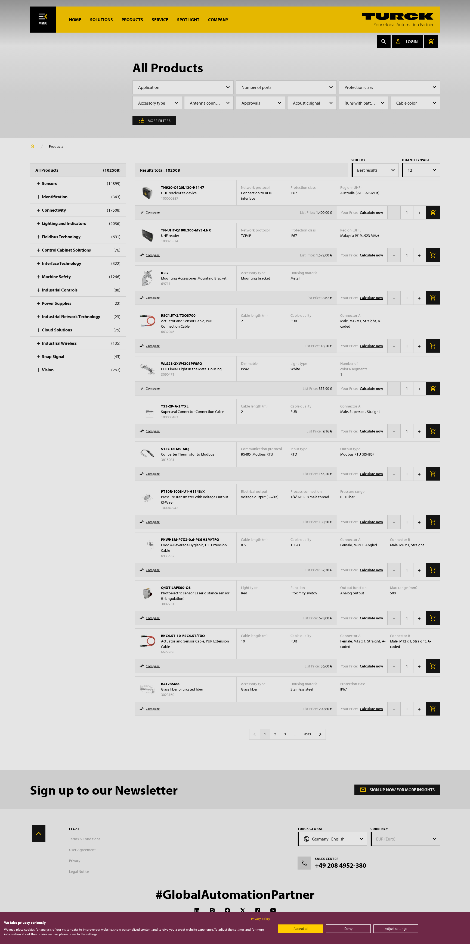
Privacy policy (260, 919)
